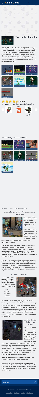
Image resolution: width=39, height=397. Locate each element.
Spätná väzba (29, 393)
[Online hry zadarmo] (12, 2)
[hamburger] (2, 2)
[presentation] (3, 109)
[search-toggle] (29, 2)
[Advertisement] (18, 20)
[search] (35, 382)
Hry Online (17, 393)
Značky (23, 393)
